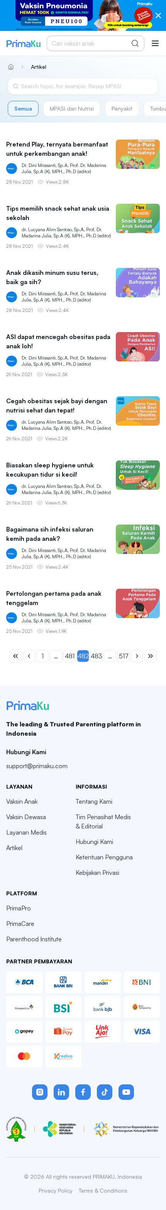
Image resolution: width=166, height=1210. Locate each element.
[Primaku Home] (23, 43)
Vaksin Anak (21, 801)
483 (96, 656)
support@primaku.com (37, 766)
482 (83, 656)
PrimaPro (18, 908)
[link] (36, 67)
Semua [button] (23, 108)
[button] (39, 1092)
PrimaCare (20, 923)
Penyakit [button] (122, 108)
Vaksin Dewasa (26, 817)
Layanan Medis (26, 832)
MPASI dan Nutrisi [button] (72, 108)
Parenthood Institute (34, 939)
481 (70, 656)
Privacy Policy (56, 1190)
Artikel (14, 848)
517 (124, 656)
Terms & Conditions (103, 1190)
